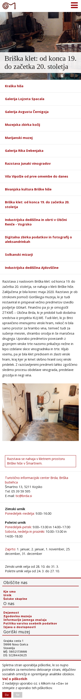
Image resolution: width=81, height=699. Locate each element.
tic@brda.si (24, 496)
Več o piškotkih (14, 679)
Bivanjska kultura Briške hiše (28, 189)
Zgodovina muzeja (17, 616)
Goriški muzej (9, 5)
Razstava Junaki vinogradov (28, 163)
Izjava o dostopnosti (19, 627)
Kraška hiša (14, 86)
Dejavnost (11, 613)
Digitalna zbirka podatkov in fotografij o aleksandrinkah (38, 239)
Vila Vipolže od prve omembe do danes (36, 176)
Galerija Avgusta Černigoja (27, 112)
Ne (18, 695)
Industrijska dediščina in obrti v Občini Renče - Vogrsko (36, 222)
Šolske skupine (15, 599)
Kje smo (9, 591)
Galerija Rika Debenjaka (24, 150)
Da (7, 695)
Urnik (7, 595)
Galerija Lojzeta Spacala (24, 99)
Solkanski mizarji (19, 254)
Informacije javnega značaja (25, 620)
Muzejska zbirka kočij (22, 124)
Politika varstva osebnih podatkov (30, 623)
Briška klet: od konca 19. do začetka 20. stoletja (37, 204)
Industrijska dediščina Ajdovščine (31, 267)
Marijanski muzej (19, 138)
